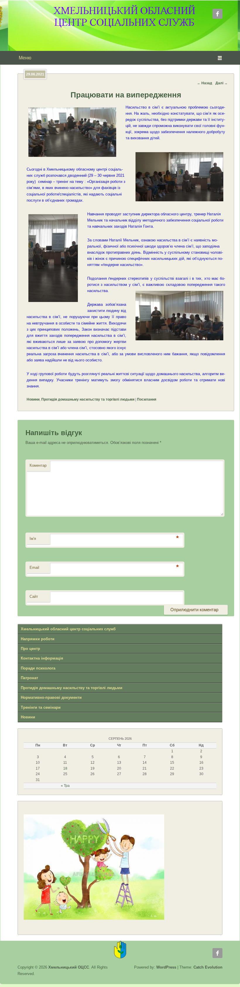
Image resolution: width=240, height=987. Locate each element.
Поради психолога (38, 668)
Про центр (30, 648)
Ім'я (33, 538)
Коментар (38, 465)
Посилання (146, 399)
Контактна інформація (42, 658)
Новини (33, 399)
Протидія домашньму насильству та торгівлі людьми (87, 399)
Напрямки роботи (37, 639)
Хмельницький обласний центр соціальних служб (68, 629)
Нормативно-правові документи (51, 697)
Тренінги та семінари (41, 707)
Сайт (34, 596)
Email (34, 567)
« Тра (65, 786)
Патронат (29, 678)
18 (65, 768)
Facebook (217, 14)
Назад (204, 83)
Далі (221, 83)
